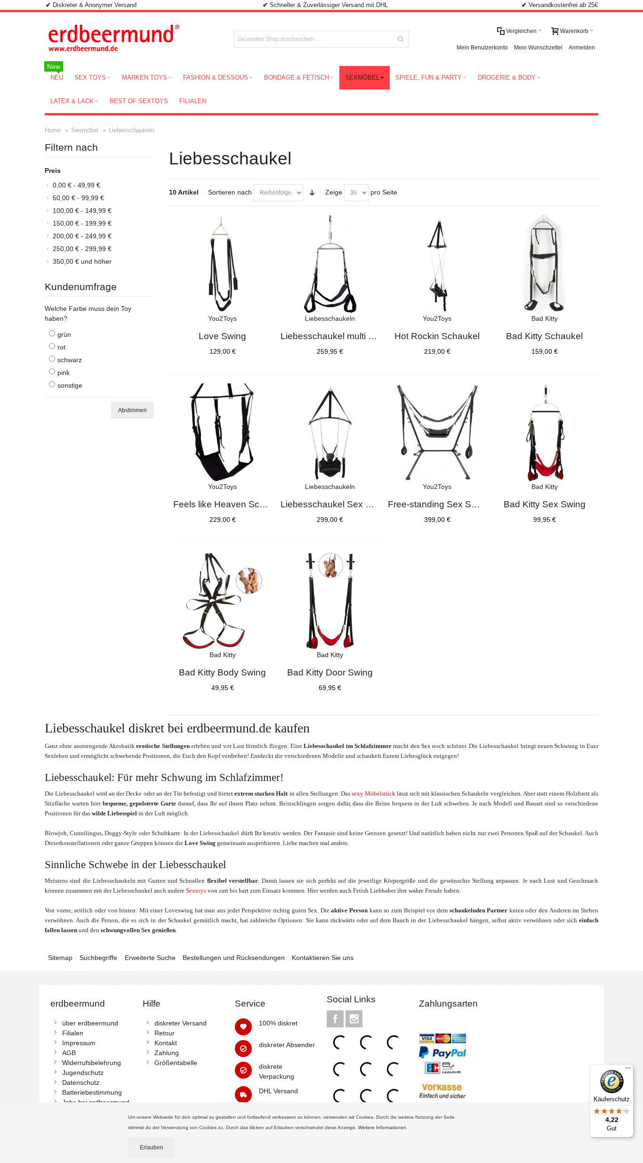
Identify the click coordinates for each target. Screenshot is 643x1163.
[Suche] (401, 39)
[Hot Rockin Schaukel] (437, 264)
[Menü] (628, 1070)
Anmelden (582, 47)
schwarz (69, 360)
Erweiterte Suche (150, 957)
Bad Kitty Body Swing (222, 672)
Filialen (72, 1033)
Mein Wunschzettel (538, 47)
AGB (69, 1053)
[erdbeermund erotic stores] (131, 39)
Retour (164, 1033)
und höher (82, 261)
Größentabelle (175, 1062)
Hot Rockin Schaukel (437, 336)
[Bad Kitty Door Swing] (330, 601)
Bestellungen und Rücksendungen (234, 957)
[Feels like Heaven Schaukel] (222, 432)
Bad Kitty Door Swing (330, 672)
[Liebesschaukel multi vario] (330, 264)
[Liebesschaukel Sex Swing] (330, 432)
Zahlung (166, 1053)
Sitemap (60, 957)
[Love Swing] (222, 264)
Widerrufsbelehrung (91, 1062)
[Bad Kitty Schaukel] (544, 264)
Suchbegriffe (98, 957)
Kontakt (165, 1043)
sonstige (69, 385)
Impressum (79, 1043)
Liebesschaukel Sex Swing (335, 504)
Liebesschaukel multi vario (334, 336)
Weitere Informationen (383, 1127)
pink (63, 372)
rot (61, 347)
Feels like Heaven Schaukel (230, 504)
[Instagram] (354, 1019)
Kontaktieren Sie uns (323, 957)
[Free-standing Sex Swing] (437, 432)
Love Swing (222, 336)
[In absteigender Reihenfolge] (312, 193)
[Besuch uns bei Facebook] (336, 1019)
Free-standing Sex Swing (439, 504)
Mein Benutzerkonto (482, 47)
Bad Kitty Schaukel (544, 336)
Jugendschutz (83, 1072)
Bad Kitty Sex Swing (545, 504)
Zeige (333, 192)
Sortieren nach (230, 192)
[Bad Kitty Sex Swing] (544, 432)
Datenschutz (80, 1082)
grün (64, 334)
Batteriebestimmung (92, 1092)
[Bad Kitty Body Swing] (222, 601)
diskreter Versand (180, 1023)
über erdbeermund (90, 1023)
